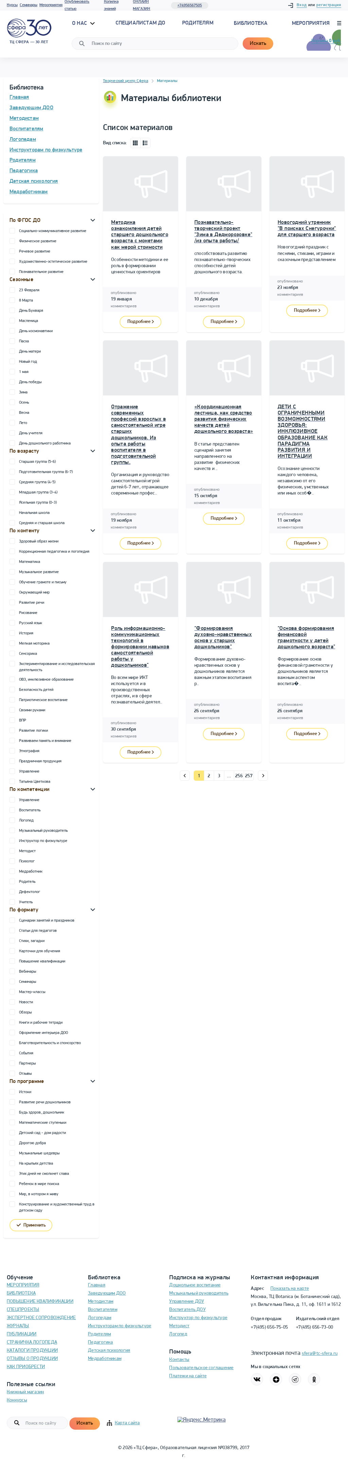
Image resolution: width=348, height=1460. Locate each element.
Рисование (28, 613)
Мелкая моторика (34, 644)
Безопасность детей (36, 690)
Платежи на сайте (188, 1376)
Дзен (276, 1379)
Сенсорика (28, 654)
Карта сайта (127, 1423)
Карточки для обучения (39, 951)
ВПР (22, 720)
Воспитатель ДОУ (187, 1309)
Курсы (12, 5)
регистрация (328, 5)
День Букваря (31, 311)
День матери (30, 352)
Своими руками (32, 710)
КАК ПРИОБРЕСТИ (26, 1366)
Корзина (326, 41)
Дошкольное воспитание (195, 1285)
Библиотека (250, 23)
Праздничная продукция (40, 761)
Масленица (28, 321)
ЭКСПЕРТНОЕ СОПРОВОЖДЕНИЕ (41, 1317)
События (26, 1053)
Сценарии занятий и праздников (46, 921)
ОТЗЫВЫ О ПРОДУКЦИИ (32, 1358)
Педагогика (24, 171)
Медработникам (29, 192)
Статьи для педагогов (38, 931)
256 (239, 776)
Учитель (26, 902)
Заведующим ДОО (31, 108)
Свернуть (92, 220)
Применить (34, 1225)
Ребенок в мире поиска (39, 1184)
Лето (23, 423)
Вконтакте (257, 1379)
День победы (30, 382)
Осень (24, 403)
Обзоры (25, 1012)
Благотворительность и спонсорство (50, 1043)
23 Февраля (29, 290)
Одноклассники (314, 1379)
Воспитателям (26, 129)
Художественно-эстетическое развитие (53, 262)
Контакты (179, 1359)
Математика (29, 562)
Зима (23, 392)
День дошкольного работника (45, 443)
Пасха (24, 341)
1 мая (24, 372)
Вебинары (27, 972)
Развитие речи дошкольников (45, 1102)
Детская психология (34, 181)
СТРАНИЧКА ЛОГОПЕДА (32, 1342)
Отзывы (25, 1074)
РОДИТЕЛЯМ (197, 23)
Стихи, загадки (32, 941)
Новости (26, 1002)
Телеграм (295, 1379)
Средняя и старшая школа (42, 523)
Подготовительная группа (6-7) (46, 472)
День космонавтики (36, 331)
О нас (80, 23)
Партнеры (27, 1063)
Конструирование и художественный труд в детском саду (56, 1207)
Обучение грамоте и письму (43, 582)
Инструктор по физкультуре (43, 841)
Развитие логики (33, 731)
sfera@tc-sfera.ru (319, 1353)
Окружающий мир (34, 592)
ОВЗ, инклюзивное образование (46, 680)
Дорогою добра (32, 1143)
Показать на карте (290, 1288)
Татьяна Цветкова (34, 782)
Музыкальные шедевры (39, 1153)
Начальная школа (34, 513)
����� (185, 775)
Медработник (30, 872)
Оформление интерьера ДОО (43, 1033)
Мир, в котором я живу (38, 1194)
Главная (19, 97)
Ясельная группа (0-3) (38, 503)
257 (249, 776)
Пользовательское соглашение (201, 1367)
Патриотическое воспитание (43, 700)
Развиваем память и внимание (45, 741)
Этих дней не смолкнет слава (44, 1174)
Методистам (24, 118)
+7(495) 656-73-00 (314, 1327)
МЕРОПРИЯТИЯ (23, 1285)
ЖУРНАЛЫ (18, 1326)
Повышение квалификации (42, 961)
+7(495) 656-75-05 (269, 1327)
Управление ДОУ (186, 1301)
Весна (24, 413)
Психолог (27, 861)
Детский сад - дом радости (42, 1133)
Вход (302, 5)
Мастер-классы (32, 992)
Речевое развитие (34, 251)
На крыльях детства (36, 1164)
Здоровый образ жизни (38, 541)
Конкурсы (17, 1400)
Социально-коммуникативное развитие (52, 231)
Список (145, 143)
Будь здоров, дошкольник (41, 1112)
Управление (29, 771)
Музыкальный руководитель (43, 831)
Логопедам (23, 139)
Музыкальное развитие (39, 572)
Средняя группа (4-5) (37, 482)
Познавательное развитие (41, 272)
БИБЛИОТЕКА (21, 1293)
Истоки (25, 1092)
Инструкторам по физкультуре (46, 150)
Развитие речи (31, 603)
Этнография (29, 751)
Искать (258, 43)
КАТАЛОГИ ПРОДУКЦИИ (32, 1350)
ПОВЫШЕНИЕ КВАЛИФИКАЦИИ (40, 1301)
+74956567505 (189, 5)
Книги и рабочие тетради (41, 1023)
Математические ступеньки (42, 1123)
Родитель (27, 882)
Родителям (23, 160)
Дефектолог (29, 892)
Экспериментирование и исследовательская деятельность (57, 667)
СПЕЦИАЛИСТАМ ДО (141, 23)
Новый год (28, 362)
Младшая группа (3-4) (38, 492)
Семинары (28, 5)
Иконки (135, 143)
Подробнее (139, 321)
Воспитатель (29, 810)
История (26, 633)
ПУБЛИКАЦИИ (21, 1334)
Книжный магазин (25, 1392)
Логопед (26, 820)
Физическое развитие (37, 241)
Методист (27, 851)
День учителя (30, 433)
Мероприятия (51, 5)
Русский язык (30, 623)
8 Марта (26, 300)
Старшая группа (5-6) (37, 462)
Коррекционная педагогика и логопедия (54, 552)
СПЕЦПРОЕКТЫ (23, 1309)
